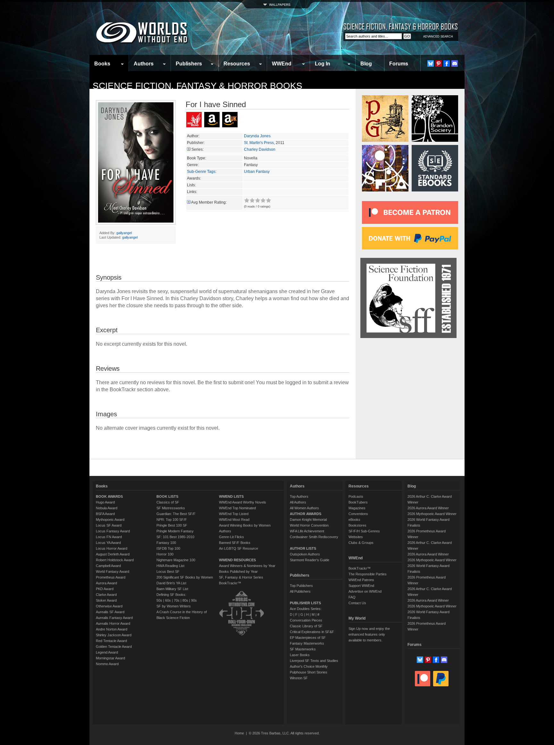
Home (239, 733)
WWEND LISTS (231, 496)
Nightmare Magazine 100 (175, 560)
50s (159, 600)
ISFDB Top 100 (168, 548)
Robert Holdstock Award (115, 560)
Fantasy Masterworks (307, 643)
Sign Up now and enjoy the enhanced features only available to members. (369, 634)
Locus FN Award (109, 537)
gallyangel (124, 233)
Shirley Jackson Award (113, 635)
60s (168, 600)
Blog (366, 63)
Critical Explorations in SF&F (312, 632)
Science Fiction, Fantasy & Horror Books (197, 86)
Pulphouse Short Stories (308, 672)
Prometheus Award (110, 577)
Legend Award (107, 652)
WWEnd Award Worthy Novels (242, 502)
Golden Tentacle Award (114, 646)
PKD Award (104, 589)
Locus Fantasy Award (113, 531)
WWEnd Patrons (361, 580)
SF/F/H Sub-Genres (364, 531)
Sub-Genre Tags (201, 171)
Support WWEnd (361, 586)
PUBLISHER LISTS (305, 603)
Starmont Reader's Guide (309, 560)
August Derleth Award (113, 554)
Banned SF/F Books (234, 543)
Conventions (358, 514)
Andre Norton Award (111, 629)
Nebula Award (106, 508)
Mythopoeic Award (110, 519)
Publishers (189, 63)
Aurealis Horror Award (113, 623)
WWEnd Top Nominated (237, 508)
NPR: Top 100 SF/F (171, 519)
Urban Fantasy (257, 171)
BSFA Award (105, 514)
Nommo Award (107, 664)
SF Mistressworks (170, 508)
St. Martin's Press (259, 142)
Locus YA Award (108, 543)
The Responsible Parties (367, 574)
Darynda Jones (257, 136)
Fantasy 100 (166, 543)
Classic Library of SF (306, 626)
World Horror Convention (309, 525)
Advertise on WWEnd (365, 591)
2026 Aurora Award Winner (428, 508)
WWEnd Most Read (234, 519)
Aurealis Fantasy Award (114, 618)
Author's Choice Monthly (309, 666)
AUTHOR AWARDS (305, 514)
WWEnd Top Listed (233, 514)
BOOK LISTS (167, 496)
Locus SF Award (109, 525)
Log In (322, 63)
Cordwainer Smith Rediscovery (314, 537)
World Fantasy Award (112, 571)
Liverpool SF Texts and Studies (314, 661)
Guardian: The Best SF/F (176, 514)
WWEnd (281, 63)
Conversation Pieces (306, 620)
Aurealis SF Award (110, 612)
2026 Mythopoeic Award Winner (432, 514)
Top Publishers (301, 586)
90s (194, 600)
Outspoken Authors (305, 554)
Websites (355, 537)
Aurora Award (106, 583)
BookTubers (358, 502)
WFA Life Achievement (307, 531)
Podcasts (355, 496)
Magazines (356, 508)
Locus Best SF (168, 571)
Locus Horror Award (111, 548)
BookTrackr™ (230, 583)
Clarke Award (106, 595)
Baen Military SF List (172, 589)
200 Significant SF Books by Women (184, 577)
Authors (144, 63)
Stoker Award (106, 600)
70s (177, 600)
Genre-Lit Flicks (231, 537)
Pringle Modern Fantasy (175, 531)
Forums (398, 63)
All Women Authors (304, 508)
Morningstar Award (110, 658)
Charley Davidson (259, 149)
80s (185, 600)
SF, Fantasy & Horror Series (241, 577)
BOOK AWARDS (109, 496)
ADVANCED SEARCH (438, 36)
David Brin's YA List (171, 583)
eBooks (354, 519)
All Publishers (300, 591)
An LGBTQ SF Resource (238, 548)
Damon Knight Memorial (308, 519)
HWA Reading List (170, 566)
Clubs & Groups (361, 543)
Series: (197, 149)
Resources (236, 63)
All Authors (298, 502)
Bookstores (357, 525)
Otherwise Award (109, 606)
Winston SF (299, 678)
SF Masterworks (303, 649)
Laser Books (300, 655)
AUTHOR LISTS (303, 548)
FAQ (352, 597)
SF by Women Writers (173, 606)
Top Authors (299, 496)
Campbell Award (108, 566)
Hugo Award (105, 502)
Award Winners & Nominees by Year (247, 566)
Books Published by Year (238, 571)
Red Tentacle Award (111, 641)
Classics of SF (167, 502)
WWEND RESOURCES (237, 560)
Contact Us (357, 603)
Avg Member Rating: (209, 202)
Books (102, 63)
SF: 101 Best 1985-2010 (175, 537)
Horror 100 (164, 554)
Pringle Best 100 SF (171, 525)
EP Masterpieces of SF (308, 637)
